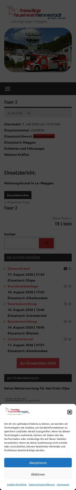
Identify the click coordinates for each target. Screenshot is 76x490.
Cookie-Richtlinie (17, 484)
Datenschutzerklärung (42, 484)
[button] (70, 412)
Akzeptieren (38, 463)
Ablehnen (38, 474)
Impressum (63, 484)
